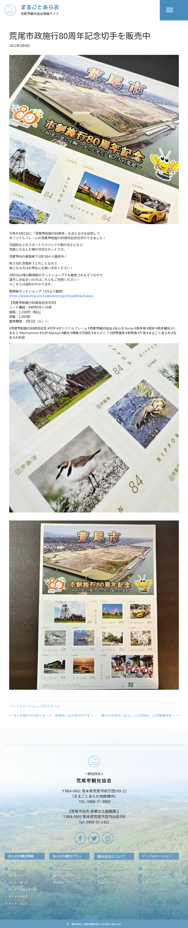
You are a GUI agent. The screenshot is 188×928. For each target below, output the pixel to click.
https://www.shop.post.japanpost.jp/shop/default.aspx (51, 295)
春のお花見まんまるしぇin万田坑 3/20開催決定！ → (140, 715)
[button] (80, 838)
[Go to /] (82, 10)
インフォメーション (23, 706)
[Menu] (169, 10)
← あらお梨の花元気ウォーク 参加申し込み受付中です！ (51, 715)
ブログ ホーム (50, 706)
